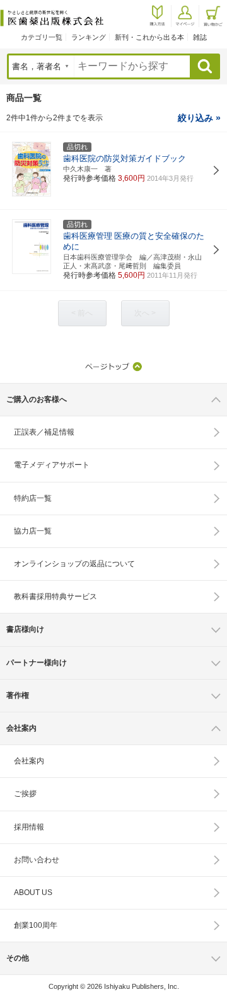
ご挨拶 (25, 793)
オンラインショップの (74, 563)
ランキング (88, 37)
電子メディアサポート (52, 464)
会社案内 (29, 760)
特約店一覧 (33, 498)
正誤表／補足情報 (44, 432)
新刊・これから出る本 (149, 37)
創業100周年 (35, 925)
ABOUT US (33, 892)
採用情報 (29, 827)
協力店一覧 (33, 531)
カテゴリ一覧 (41, 37)
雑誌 (200, 37)
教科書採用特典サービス (55, 596)
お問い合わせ (36, 859)
